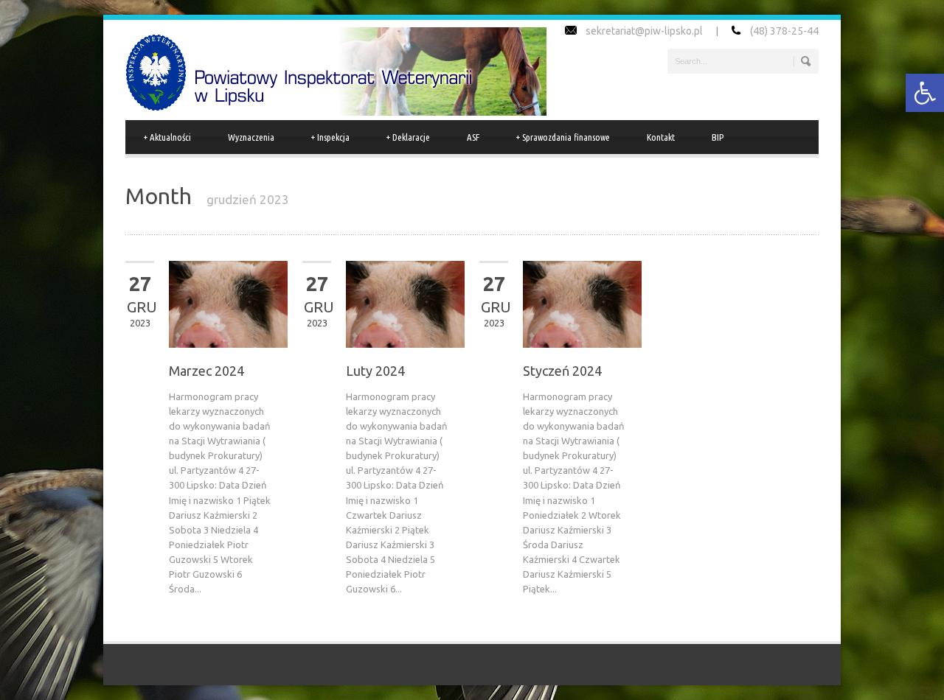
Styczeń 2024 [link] (562, 370)
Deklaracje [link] (408, 137)
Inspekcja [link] (330, 137)
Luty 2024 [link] (375, 370)
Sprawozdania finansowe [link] (563, 137)
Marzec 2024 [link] (206, 370)
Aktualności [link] (167, 137)
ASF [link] (473, 137)
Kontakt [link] (661, 137)
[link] (925, 93)
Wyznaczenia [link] (251, 137)
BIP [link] (717, 137)
